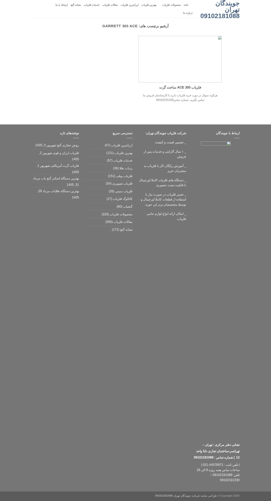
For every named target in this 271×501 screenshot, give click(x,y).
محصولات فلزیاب (171, 4)
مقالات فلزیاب (110, 4)
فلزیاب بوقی (124, 176)
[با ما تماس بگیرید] (44, 9)
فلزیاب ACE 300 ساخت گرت (180, 87)
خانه (186, 4)
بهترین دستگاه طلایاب (65, 191)
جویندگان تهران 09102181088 (220, 9)
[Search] (192, 5)
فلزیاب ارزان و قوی (66, 153)
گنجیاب (128, 206)
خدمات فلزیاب (92, 4)
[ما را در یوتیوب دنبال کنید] (39, 9)
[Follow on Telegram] (34, 9)
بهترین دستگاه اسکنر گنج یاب (60, 178)
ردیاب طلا (126, 168)
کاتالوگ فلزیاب (123, 198)
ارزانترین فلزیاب (129, 4)
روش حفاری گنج (68, 145)
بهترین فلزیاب (149, 4)
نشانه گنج (76, 4)
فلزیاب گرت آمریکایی (65, 165)
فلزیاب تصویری (122, 183)
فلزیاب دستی (124, 191)
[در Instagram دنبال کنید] (49, 9)
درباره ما (188, 12)
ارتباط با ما (62, 4)
